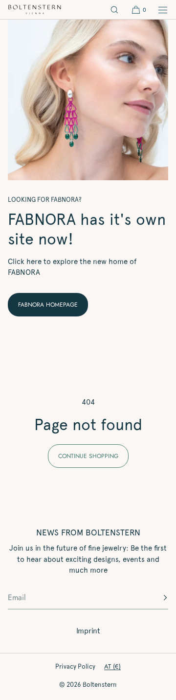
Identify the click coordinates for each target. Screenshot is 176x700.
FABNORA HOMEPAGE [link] (48, 304)
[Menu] (157, 9)
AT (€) (112, 666)
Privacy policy (75, 666)
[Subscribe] (156, 597)
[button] (114, 9)
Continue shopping (88, 456)
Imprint (88, 631)
